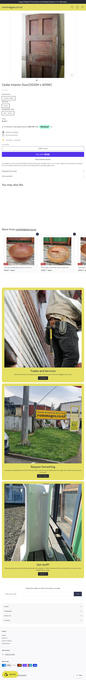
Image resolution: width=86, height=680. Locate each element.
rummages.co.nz (12, 7)
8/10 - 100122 (8, 113)
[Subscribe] (78, 594)
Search (4, 635)
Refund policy (6, 643)
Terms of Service (7, 641)
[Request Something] (43, 424)
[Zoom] (72, 75)
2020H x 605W (9, 98)
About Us (4, 638)
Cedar (6, 106)
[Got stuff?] (43, 522)
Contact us (43, 574)
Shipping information (9, 171)
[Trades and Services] (43, 329)
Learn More (43, 378)
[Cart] (77, 7)
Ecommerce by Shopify (18, 675)
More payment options (43, 159)
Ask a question (7, 176)
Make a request (43, 476)
